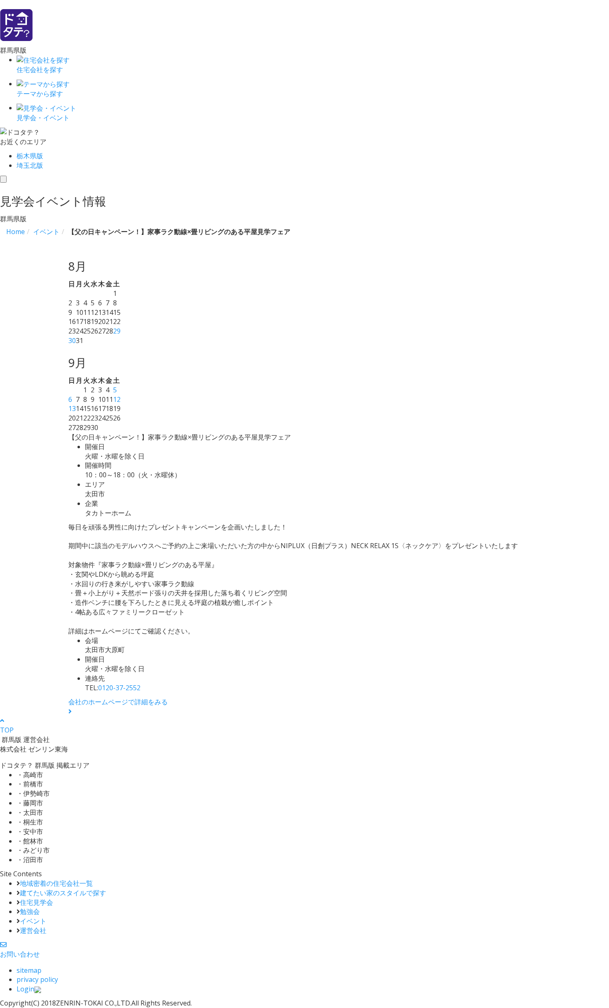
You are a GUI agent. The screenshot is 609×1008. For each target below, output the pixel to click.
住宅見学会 (36, 902)
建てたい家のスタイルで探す (63, 892)
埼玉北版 (30, 165)
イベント (33, 921)
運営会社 (33, 930)
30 (72, 340)
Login (25, 988)
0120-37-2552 (119, 687)
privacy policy (37, 979)
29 (117, 331)
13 (72, 408)
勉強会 (30, 911)
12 (117, 399)
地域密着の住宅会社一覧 (56, 883)
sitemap (29, 970)
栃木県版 (30, 155)
